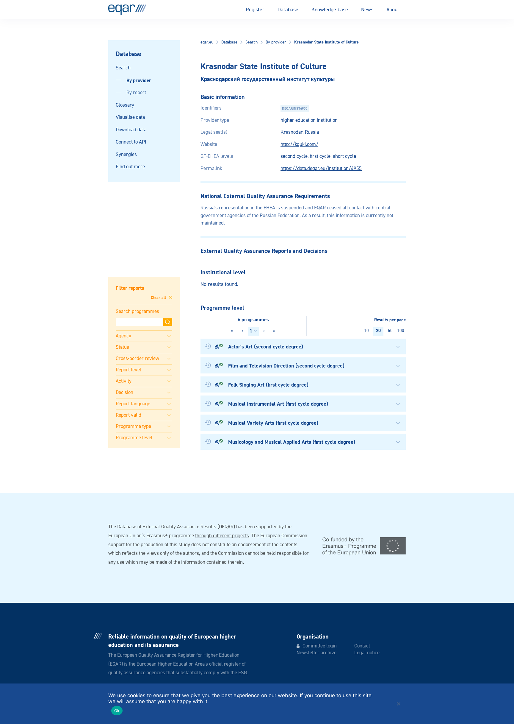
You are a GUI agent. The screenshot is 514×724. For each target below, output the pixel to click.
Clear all (159, 297)
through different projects (222, 535)
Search (123, 68)
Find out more (130, 166)
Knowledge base (329, 10)
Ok (117, 710)
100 (400, 330)
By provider (138, 80)
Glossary (125, 105)
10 (366, 330)
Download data (131, 130)
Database (288, 10)
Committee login (320, 646)
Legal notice (367, 653)
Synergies (126, 154)
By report (136, 92)
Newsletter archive (316, 653)
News (367, 10)
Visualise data (130, 117)
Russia (312, 132)
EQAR (127, 9)
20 (378, 331)
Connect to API (131, 142)
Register (255, 10)
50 (390, 330)
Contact (362, 646)
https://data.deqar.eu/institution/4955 (321, 168)
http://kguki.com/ (299, 144)
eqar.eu (206, 42)
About (392, 10)
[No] (398, 704)
